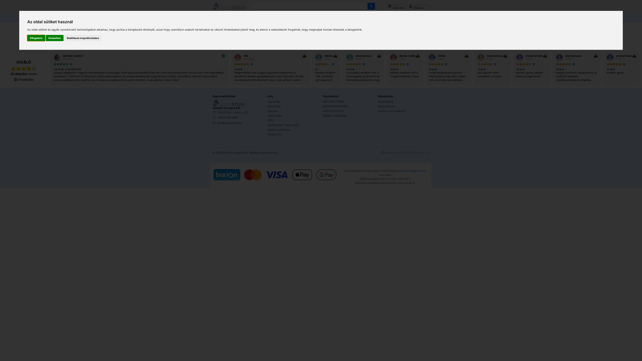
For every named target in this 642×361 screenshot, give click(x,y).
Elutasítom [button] (54, 38)
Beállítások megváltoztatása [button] (83, 38)
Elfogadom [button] (36, 38)
